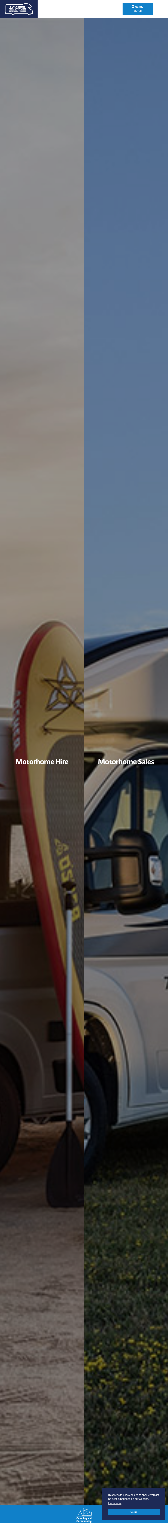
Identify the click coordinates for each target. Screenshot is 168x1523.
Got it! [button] (133, 1512)
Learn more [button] (114, 1503)
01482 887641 (138, 9)
